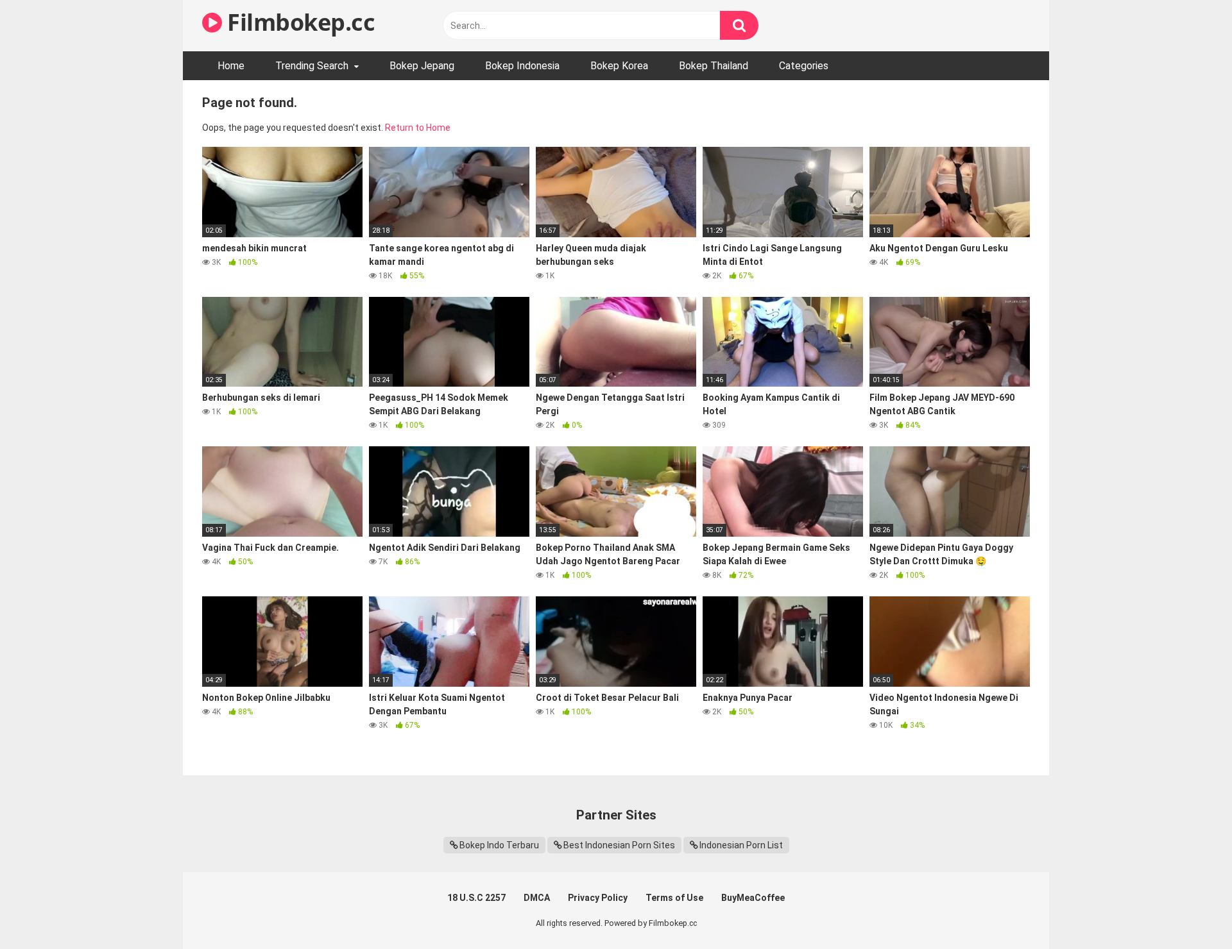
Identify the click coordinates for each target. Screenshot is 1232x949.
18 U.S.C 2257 (476, 898)
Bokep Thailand (713, 66)
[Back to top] (1189, 910)
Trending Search (311, 66)
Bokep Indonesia (522, 66)
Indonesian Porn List (741, 845)
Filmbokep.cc (298, 22)
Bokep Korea (619, 66)
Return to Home (417, 127)
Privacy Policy (598, 898)
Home (231, 66)
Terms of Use (674, 898)
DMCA (537, 898)
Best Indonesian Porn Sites (619, 845)
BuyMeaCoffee (753, 898)
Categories (803, 66)
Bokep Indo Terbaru (499, 845)
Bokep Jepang (421, 66)
